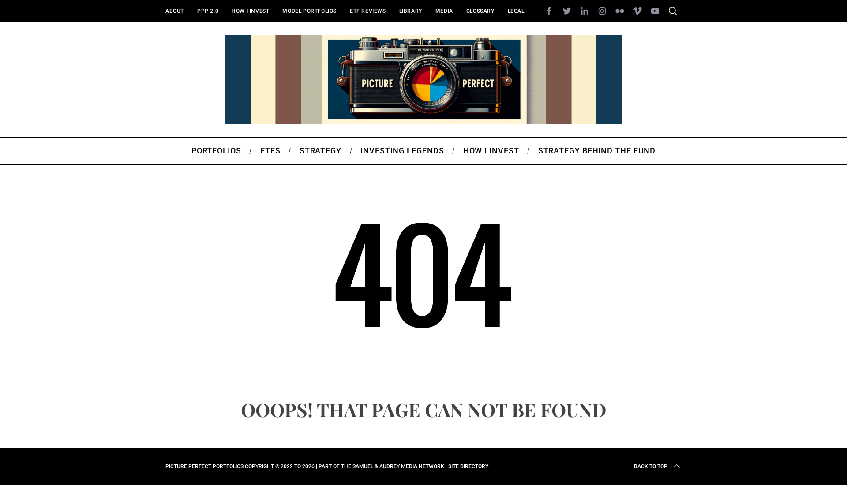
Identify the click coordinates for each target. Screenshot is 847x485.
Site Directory (468, 466)
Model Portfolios (309, 11)
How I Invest (250, 11)
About (174, 11)
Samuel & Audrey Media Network (398, 466)
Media (444, 11)
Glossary (480, 11)
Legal (516, 11)
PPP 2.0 (207, 11)
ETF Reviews (368, 11)
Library (410, 11)
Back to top (650, 466)
